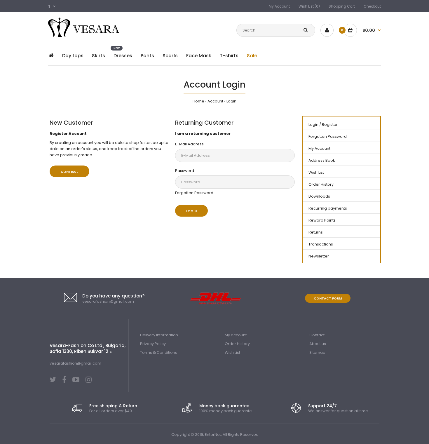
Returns (315, 232)
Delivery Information (159, 335)
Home (198, 101)
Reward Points (322, 220)
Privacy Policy (153, 344)
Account (215, 101)
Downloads (319, 196)
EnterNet (213, 434)
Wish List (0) (309, 6)
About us (317, 344)
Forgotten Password (194, 193)
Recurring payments (327, 208)
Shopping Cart (342, 6)
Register (330, 124)
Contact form (328, 298)
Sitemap (317, 352)
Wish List (316, 172)
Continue (69, 171)
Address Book (321, 160)
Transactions (320, 244)
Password (184, 170)
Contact (317, 335)
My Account (279, 6)
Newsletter (318, 256)
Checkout (372, 6)
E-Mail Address (189, 144)
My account (236, 335)
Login (231, 101)
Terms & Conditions (158, 352)
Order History (321, 184)
